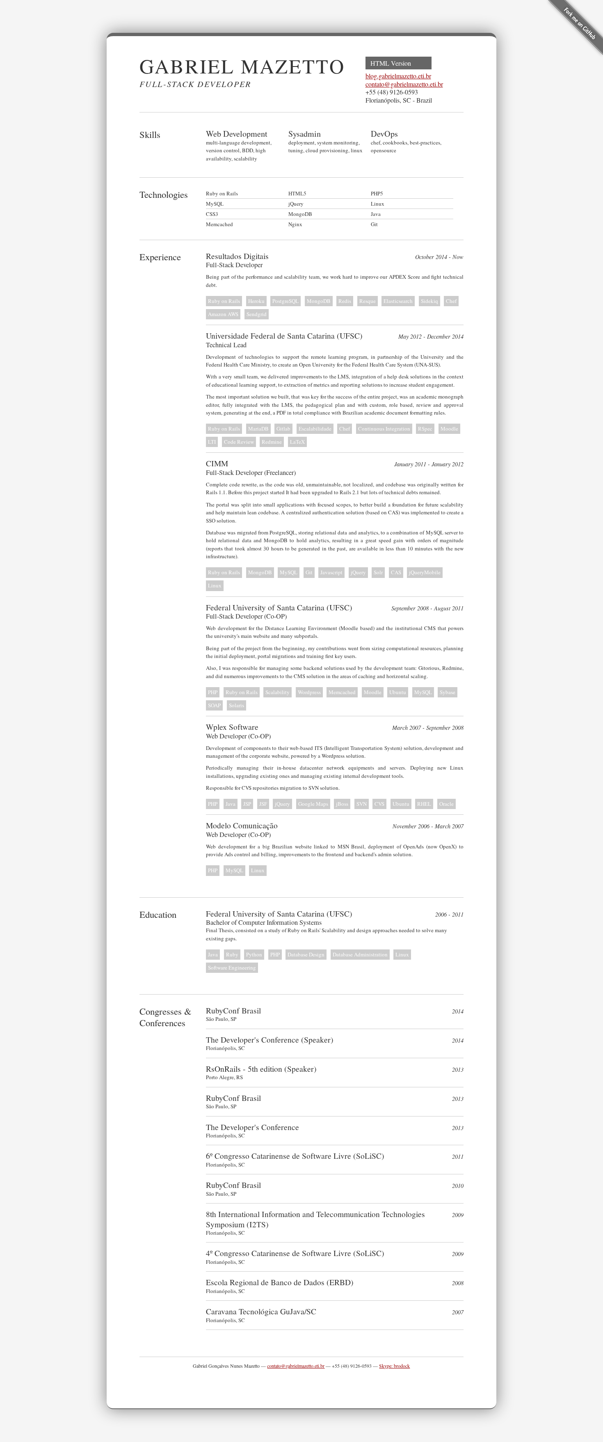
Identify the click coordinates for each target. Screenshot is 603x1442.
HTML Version (390, 63)
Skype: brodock (394, 1365)
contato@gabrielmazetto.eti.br (404, 84)
